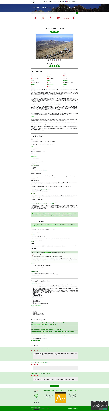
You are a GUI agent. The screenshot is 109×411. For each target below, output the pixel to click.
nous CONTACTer (35, 340)
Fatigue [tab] (35, 252)
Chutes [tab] (52, 252)
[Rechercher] (77, 13)
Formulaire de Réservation (46, 189)
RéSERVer (54, 31)
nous (36, 398)
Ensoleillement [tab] (56, 252)
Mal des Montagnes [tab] (48, 252)
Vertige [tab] (38, 252)
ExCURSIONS (36, 394)
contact (36, 400)
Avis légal (32, 408)
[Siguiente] (74, 48)
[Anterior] (34, 48)
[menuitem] (45, 1)
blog (36, 397)
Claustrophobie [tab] (41, 252)
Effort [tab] (32, 252)
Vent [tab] (64, 252)
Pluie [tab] (62, 252)
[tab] (54, 323)
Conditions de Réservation (37, 408)
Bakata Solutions (75, 408)
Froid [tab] (60, 252)
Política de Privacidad (43, 408)
